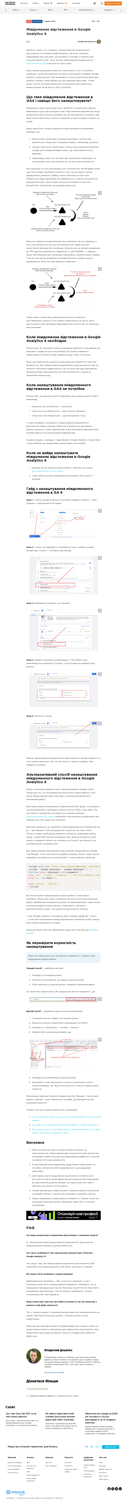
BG (86, 1447)
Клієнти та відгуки (15, 1463)
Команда (102, 1466)
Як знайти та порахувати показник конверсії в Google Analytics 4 (65, 1125)
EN (93, 21)
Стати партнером (14, 1466)
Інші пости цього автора (54, 1373)
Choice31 (67, 1463)
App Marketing (85, 10)
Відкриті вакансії (105, 1469)
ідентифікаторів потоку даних (47, 471)
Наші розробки (13, 1469)
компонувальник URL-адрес (40, 817)
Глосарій (76, 3)
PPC (65, 10)
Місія (101, 1463)
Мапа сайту (103, 1476)
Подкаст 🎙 (47, 3)
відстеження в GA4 (36, 64)
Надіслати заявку (113, 3)
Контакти (103, 1473)
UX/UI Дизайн (89, 1471)
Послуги (24, 3)
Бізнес (33, 10)
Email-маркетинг (33, 1475)
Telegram (108, 10)
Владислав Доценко (58, 1350)
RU (98, 21)
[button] (94, 3)
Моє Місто (68, 1466)
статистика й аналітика (37, 1389)
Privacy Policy (13, 1473)
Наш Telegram (51, 1466)
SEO (50, 10)
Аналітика (37, 21)
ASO (28, 1472)
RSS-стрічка (103, 1479)
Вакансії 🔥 (62, 3)
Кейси (35, 3)
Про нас (48, 1463)
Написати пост (110, 1447)
